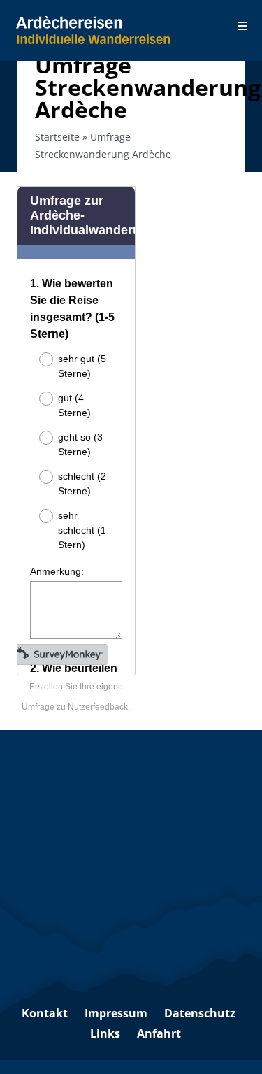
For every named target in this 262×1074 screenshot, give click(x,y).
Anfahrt (159, 1033)
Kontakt (45, 1013)
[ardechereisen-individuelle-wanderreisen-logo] (93, 21)
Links (105, 1033)
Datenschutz (199, 1013)
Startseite (57, 136)
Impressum (116, 1013)
